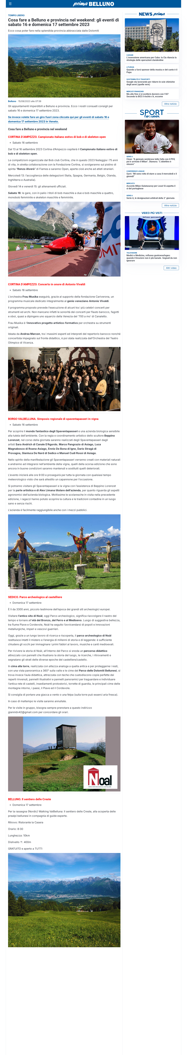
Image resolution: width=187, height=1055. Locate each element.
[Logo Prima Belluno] (93, 3)
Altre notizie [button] (170, 103)
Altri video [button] (171, 268)
